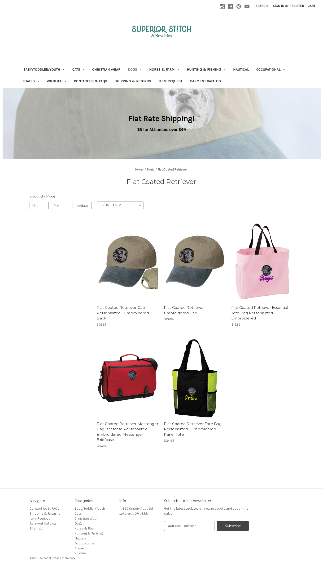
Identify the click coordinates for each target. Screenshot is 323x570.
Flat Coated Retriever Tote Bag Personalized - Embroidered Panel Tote (193, 429)
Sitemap (36, 528)
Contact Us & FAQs (90, 81)
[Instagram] (222, 6)
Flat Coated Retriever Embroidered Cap (184, 310)
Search (262, 6)
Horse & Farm (162, 69)
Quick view (123, 257)
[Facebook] (230, 6)
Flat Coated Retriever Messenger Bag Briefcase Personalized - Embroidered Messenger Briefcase (127, 432)
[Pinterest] (238, 6)
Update (82, 205)
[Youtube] (246, 6)
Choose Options (127, 266)
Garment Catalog (205, 81)
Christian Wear (106, 69)
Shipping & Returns (133, 81)
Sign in (278, 6)
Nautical (241, 69)
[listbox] (128, 205)
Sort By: (105, 205)
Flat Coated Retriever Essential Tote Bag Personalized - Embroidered (259, 312)
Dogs (132, 69)
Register (296, 6)
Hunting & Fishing (204, 69)
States (29, 81)
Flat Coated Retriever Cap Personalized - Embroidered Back (123, 312)
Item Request (170, 81)
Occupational (268, 69)
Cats (76, 69)
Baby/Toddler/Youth (41, 69)
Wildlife (54, 81)
